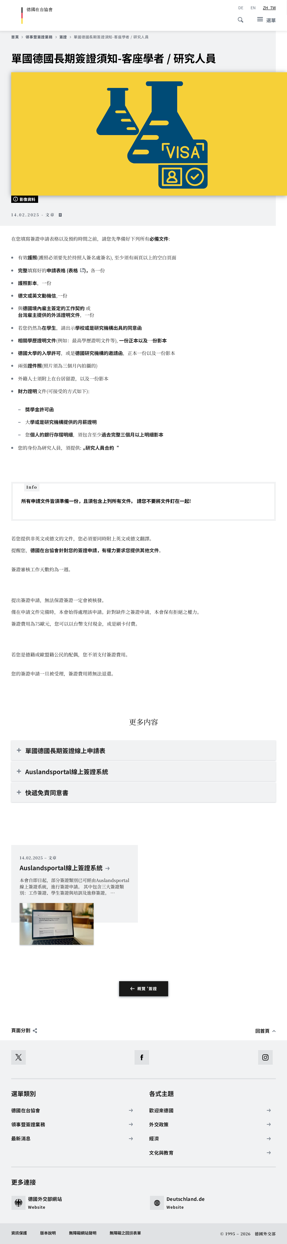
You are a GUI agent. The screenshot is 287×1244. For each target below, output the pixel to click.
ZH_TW (269, 7)
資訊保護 (19, 1233)
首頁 (15, 37)
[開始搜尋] (239, 16)
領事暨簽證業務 (39, 37)
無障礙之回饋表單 (125, 1233)
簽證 (63, 37)
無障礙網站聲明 (82, 1233)
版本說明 (48, 1233)
